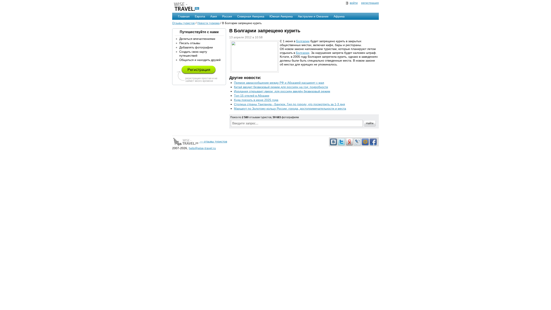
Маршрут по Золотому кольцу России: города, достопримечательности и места (290, 108)
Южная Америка (281, 16)
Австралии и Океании (313, 16)
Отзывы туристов (183, 23)
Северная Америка (250, 16)
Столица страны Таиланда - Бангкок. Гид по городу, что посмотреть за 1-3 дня (289, 104)
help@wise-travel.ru (202, 148)
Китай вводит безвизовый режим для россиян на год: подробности (281, 87)
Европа (200, 16)
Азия (213, 16)
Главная (184, 16)
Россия (227, 16)
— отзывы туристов (213, 141)
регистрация (370, 3)
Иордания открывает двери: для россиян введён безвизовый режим (282, 91)
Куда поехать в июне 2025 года (256, 100)
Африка (339, 16)
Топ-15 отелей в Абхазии (251, 95)
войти (354, 3)
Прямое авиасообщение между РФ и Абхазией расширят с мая (279, 82)
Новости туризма (208, 23)
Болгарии (303, 41)
